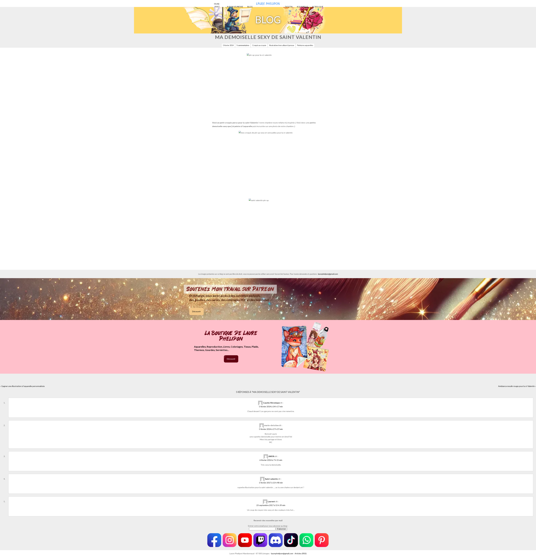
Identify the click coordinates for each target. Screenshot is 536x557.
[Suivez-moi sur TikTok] (291, 540)
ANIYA (271, 456)
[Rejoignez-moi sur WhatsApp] (306, 540)
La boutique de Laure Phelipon (231, 336)
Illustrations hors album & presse (281, 45)
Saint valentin (271, 479)
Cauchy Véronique (271, 403)
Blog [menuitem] (250, 6)
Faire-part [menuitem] (217, 5)
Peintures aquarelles (305, 45)
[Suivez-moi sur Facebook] (214, 540)
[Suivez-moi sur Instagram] (230, 540)
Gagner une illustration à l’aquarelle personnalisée (23, 386)
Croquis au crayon (259, 45)
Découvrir (196, 311)
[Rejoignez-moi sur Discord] (276, 540)
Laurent (271, 501)
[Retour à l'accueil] (268, 3)
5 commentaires (243, 45)
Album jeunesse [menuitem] (235, 6)
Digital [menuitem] (289, 6)
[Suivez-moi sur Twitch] (260, 540)
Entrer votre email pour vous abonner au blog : (268, 526)
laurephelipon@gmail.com (328, 274)
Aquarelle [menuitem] (302, 6)
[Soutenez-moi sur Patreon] (322, 540)
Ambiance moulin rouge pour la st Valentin (516, 386)
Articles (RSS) (301, 553)
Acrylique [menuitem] (317, 6)
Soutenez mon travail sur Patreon (230, 289)
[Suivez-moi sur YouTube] (245, 540)
